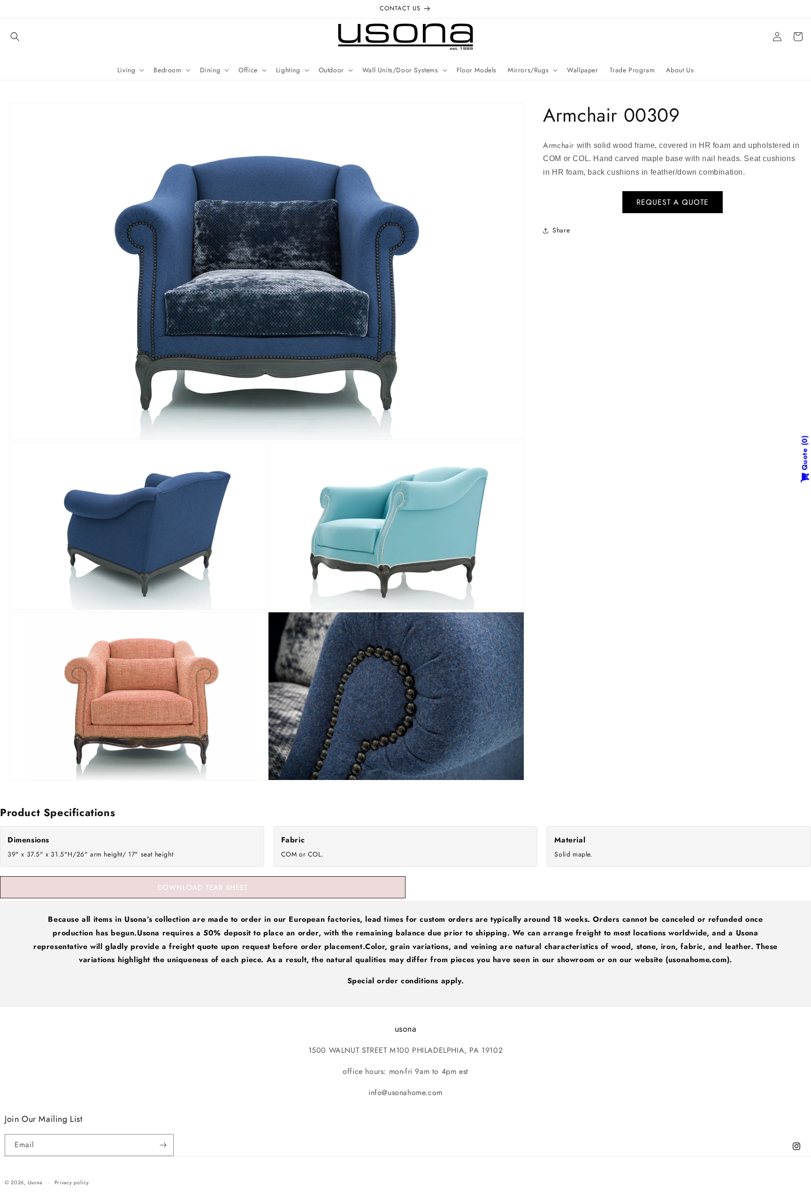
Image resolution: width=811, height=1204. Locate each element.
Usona (35, 1182)
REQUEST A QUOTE (672, 202)
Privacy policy (71, 1182)
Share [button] (561, 230)
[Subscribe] (163, 1145)
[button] (15, 36)
